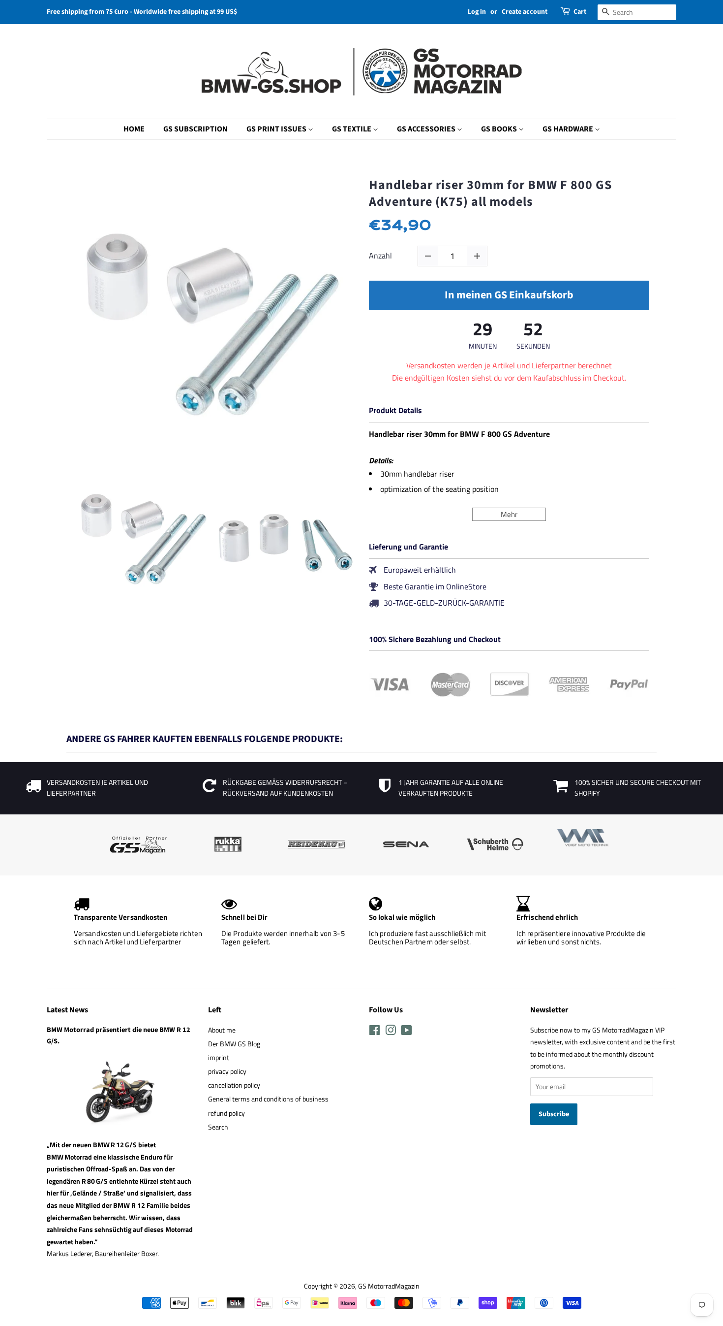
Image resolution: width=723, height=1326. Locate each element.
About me (222, 1030)
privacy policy (227, 1071)
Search (218, 1127)
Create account (524, 12)
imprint (218, 1057)
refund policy (226, 1113)
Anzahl (380, 255)
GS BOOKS (499, 129)
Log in (477, 12)
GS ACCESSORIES (427, 129)
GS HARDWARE (568, 129)
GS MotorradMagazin (389, 1286)
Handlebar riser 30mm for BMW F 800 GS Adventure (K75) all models (490, 193)
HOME (134, 129)
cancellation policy (234, 1085)
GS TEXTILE (352, 129)
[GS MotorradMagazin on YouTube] (406, 1032)
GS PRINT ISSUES (277, 129)
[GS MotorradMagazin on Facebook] (374, 1032)
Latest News (67, 1009)
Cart (579, 12)
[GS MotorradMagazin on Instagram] (390, 1032)
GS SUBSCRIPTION (195, 129)
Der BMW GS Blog (234, 1043)
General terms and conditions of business (268, 1099)
